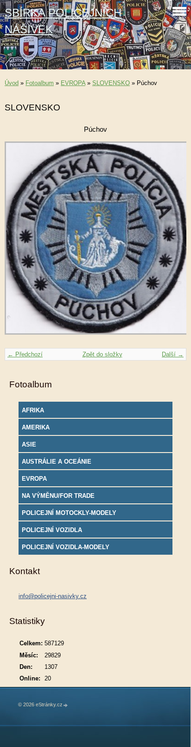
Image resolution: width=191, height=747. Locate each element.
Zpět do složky (102, 354)
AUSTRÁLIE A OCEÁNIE (56, 461)
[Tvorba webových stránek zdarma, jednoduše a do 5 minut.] (66, 705)
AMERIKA (36, 427)
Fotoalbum (39, 83)
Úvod (12, 83)
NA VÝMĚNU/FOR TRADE (58, 495)
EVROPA (73, 83)
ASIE (29, 444)
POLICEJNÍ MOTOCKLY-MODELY (69, 512)
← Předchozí (25, 354)
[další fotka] (171, 242)
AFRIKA (33, 410)
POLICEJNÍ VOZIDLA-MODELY (65, 547)
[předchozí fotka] (19, 242)
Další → (173, 354)
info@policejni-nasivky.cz (53, 596)
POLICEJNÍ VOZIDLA (52, 530)
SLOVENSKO (111, 83)
